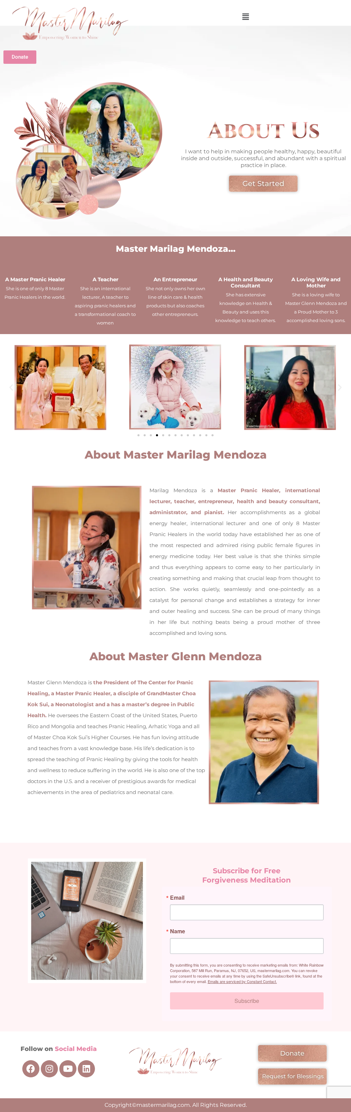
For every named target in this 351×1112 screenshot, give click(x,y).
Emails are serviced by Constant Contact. (242, 981)
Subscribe (246, 1001)
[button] (246, 16)
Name (177, 931)
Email (177, 897)
